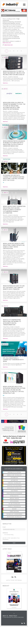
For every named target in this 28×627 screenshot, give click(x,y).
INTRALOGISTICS (14, 496)
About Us (5, 615)
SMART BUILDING (14, 511)
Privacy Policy (13, 615)
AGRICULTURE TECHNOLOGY (14, 475)
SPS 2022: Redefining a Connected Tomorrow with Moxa (13, 359)
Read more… (5, 83)
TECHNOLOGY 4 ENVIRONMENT (14, 514)
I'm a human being (8, 534)
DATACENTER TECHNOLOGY (14, 488)
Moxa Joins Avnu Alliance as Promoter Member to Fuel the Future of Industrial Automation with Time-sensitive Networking (14, 106)
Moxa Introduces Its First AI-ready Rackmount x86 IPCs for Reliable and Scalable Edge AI (14, 72)
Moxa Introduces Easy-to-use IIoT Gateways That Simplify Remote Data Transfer (13, 287)
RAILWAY (14, 509)
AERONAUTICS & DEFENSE (14, 472)
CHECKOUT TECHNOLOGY (14, 483)
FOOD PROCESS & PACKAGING (14, 493)
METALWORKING (14, 501)
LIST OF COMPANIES (8, 618)
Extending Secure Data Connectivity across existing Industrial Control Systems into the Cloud (13, 177)
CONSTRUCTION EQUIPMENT (14, 485)
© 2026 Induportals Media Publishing (13, 617)
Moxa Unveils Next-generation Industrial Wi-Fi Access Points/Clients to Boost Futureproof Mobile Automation (14, 209)
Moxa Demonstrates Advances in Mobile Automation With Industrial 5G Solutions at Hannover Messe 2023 (14, 143)
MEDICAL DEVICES (14, 498)
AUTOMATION (14, 477)
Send (14, 543)
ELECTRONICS (14, 490)
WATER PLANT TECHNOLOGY (14, 516)
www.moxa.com (7, 42)
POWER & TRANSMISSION (14, 506)
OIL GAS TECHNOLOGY (14, 503)
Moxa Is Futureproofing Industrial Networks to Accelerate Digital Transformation (12, 322)
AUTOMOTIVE (14, 480)
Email (4, 527)
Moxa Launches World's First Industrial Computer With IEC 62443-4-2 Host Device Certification (14, 246)
